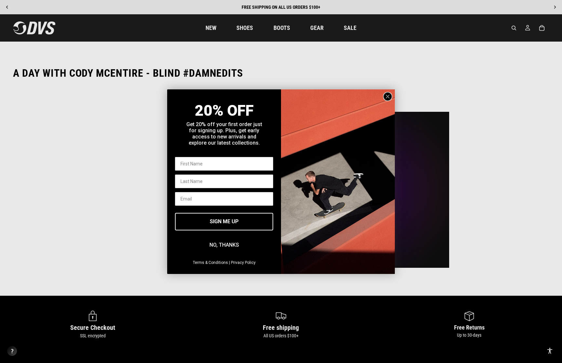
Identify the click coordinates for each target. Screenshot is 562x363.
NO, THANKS (224, 245)
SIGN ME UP (224, 221)
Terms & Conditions (210, 262)
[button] (549, 351)
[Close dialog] (388, 96)
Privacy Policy (243, 262)
